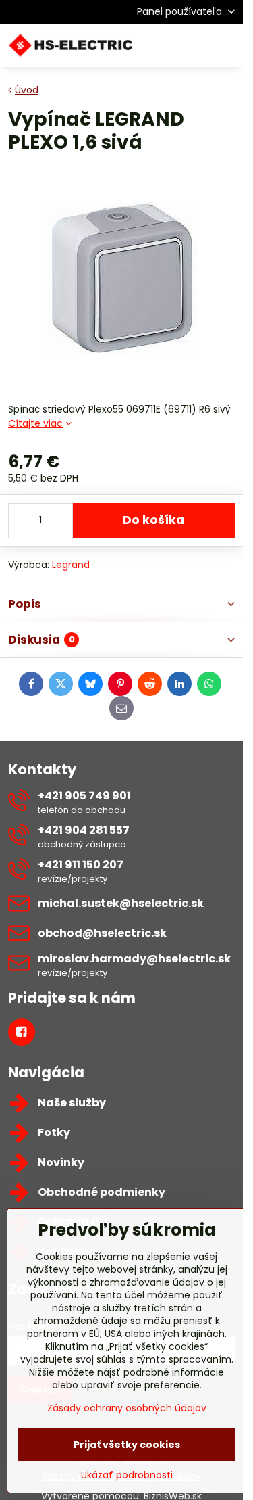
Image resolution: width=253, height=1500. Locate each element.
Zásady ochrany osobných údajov (126, 1408)
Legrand (71, 564)
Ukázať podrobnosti (127, 1475)
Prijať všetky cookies (127, 1444)
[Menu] (226, 45)
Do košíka (153, 520)
